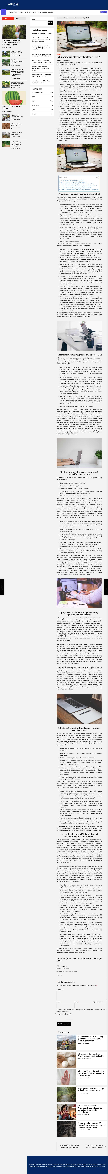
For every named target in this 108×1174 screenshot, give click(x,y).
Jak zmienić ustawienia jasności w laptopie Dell (73, 182)
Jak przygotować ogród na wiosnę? (16, 52)
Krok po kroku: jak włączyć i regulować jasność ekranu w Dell (77, 184)
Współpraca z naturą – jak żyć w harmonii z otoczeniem (91, 1089)
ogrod (5, 19)
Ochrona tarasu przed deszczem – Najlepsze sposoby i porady (17, 83)
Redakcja (50, 12)
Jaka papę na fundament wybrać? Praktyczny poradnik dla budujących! (42, 55)
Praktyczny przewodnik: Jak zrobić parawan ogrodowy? (16, 143)
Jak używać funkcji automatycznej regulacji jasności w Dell (76, 188)
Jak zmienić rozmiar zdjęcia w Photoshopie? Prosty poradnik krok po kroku (91, 1073)
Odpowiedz (59, 975)
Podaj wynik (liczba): (60, 1014)
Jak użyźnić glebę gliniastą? (16, 124)
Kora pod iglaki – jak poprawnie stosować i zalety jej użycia (12, 42)
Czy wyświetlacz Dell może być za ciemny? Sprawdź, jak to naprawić (79, 186)
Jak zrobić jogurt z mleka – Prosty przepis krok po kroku (91, 1055)
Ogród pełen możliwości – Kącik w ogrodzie (17, 61)
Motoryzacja (32, 12)
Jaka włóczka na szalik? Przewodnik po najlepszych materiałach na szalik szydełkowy (90, 1109)
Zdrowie (44, 12)
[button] (96, 177)
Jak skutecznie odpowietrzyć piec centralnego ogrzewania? (41, 75)
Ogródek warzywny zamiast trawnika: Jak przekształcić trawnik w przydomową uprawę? (17, 72)
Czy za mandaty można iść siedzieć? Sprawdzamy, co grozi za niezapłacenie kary (91, 1125)
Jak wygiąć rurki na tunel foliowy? (17, 133)
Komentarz (60, 990)
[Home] (3, 12)
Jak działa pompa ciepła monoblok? (42, 33)
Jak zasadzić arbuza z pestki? (11, 107)
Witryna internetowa (97, 1002)
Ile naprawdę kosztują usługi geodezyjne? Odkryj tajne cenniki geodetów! (90, 1038)
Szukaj (33, 19)
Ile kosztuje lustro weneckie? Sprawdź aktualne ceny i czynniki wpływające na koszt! (41, 40)
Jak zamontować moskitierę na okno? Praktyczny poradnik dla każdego (40, 68)
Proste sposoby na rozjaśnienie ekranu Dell (72, 180)
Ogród (39, 12)
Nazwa (59, 1002)
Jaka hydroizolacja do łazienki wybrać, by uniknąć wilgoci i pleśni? (42, 61)
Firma (26, 12)
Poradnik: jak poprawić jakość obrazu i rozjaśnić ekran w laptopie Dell (79, 190)
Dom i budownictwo (12, 12)
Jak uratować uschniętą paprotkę (17, 115)
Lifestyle (21, 12)
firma (17, 19)
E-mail (76, 1002)
